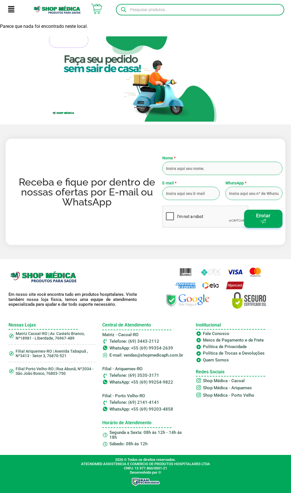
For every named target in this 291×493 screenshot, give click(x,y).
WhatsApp (235, 183)
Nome (169, 158)
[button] (11, 9)
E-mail (169, 183)
